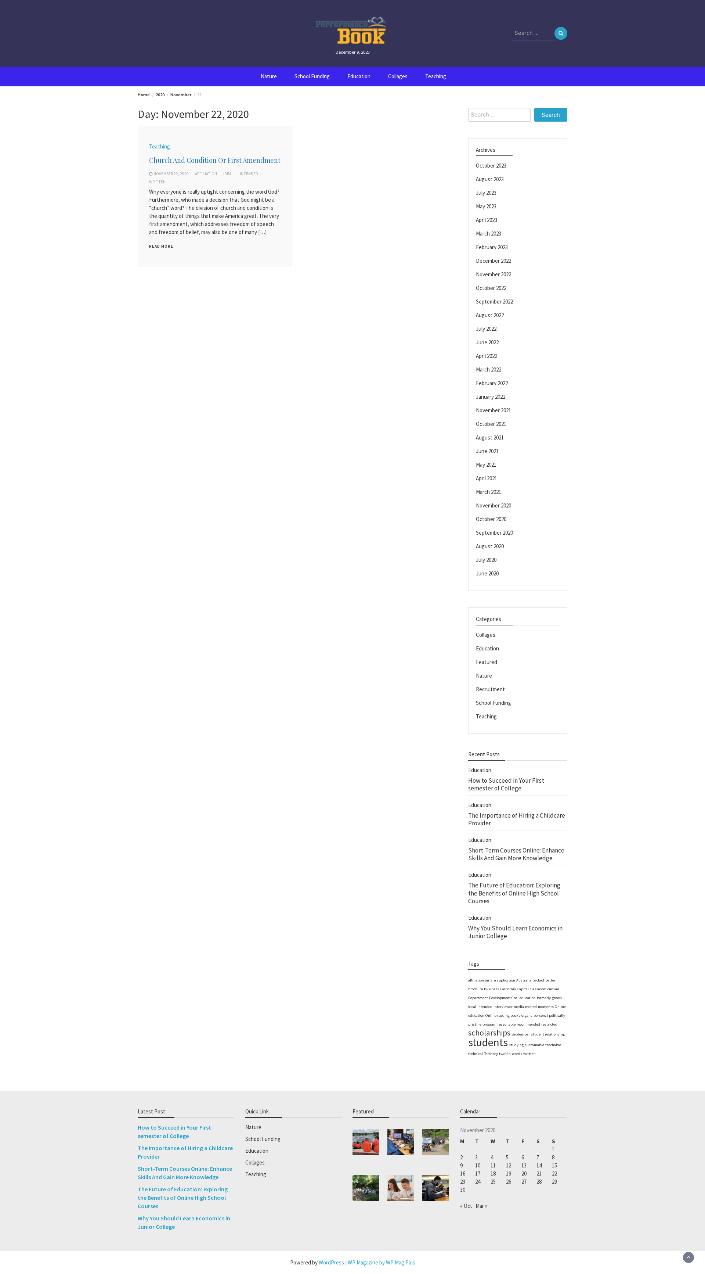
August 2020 (490, 546)
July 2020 (486, 559)
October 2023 (491, 165)
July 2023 (486, 192)
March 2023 (488, 233)
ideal (228, 173)
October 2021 (491, 423)
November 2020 (493, 505)
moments (546, 1006)
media (519, 1006)
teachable (553, 1044)
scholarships (489, 1032)
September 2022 (494, 301)
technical (475, 1053)
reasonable (507, 1024)
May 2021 (486, 464)
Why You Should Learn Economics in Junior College (515, 932)
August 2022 (490, 315)
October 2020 (491, 519)
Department (478, 997)
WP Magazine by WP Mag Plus (381, 1262)
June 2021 (487, 451)
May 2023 (486, 206)
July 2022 (486, 328)
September (520, 1034)
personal (541, 1015)
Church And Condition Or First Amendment (215, 160)
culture (553, 989)
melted (531, 1006)
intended (249, 173)
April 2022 (486, 355)
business (491, 989)
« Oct (466, 1205)
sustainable (534, 1044)
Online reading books (502, 1015)
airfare (490, 980)
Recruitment (490, 689)
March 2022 (488, 369)
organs (526, 1015)
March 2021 (488, 491)
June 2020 (487, 573)
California (508, 989)
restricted (549, 1024)
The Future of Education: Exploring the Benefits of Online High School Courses (514, 893)
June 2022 (487, 342)
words (517, 1053)
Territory (491, 1053)
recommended (528, 1024)
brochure (475, 989)
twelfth (505, 1053)
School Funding (312, 76)
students (488, 1042)
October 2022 (491, 287)
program (489, 1024)
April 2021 (486, 478)
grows (557, 997)
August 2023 (490, 179)
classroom (538, 989)
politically (557, 1015)
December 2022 (493, 260)
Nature (269, 76)
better (550, 980)
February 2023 (492, 247)
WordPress (331, 1262)
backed (538, 980)
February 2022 (492, 383)
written (157, 181)
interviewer (503, 1006)
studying (516, 1044)
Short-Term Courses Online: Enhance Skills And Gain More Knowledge (516, 854)
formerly (544, 997)
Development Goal (503, 997)
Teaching (435, 76)
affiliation (206, 173)
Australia (523, 980)
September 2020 (494, 532)
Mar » (481, 1205)
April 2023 (486, 219)
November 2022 (493, 274)
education (528, 997)
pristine (474, 1024)
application (506, 980)
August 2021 (490, 437)
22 (554, 1173)
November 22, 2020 (171, 173)
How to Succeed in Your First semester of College (506, 784)
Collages (398, 76)
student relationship (548, 1034)
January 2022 (490, 396)
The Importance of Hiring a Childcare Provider (516, 819)
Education (358, 76)
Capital (523, 989)
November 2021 (493, 410)
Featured (486, 661)
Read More (161, 246)
